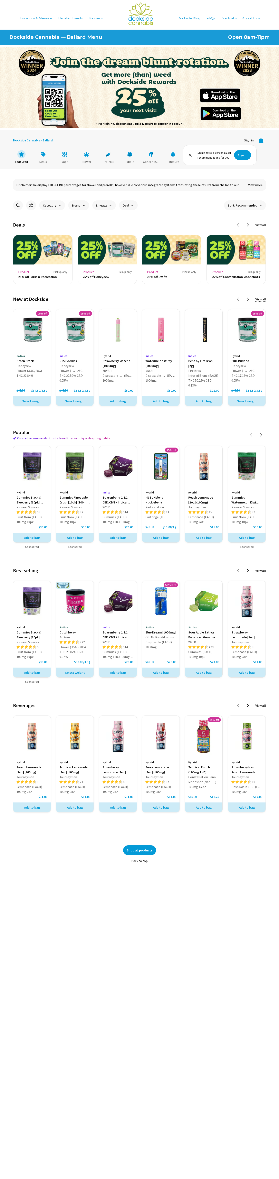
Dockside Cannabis (140, 13)
